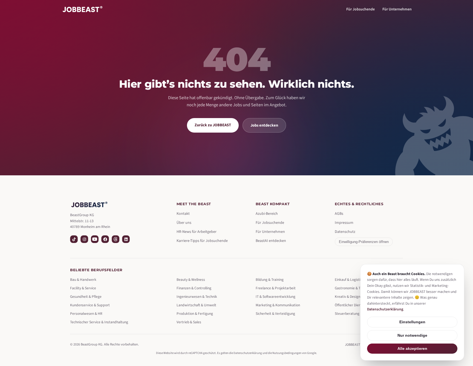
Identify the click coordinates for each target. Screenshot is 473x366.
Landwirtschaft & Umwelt (196, 305)
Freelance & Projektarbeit (276, 288)
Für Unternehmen (397, 9)
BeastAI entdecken (271, 241)
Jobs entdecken (264, 125)
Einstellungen (412, 322)
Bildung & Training (270, 279)
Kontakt (183, 213)
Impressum (344, 222)
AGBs (339, 213)
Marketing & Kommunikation (278, 305)
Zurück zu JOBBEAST (213, 125)
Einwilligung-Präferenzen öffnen (364, 242)
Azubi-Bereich (267, 213)
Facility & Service (83, 288)
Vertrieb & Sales (189, 322)
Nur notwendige (412, 335)
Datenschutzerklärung (247, 353)
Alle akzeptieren (412, 349)
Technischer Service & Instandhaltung (99, 322)
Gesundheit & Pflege (86, 296)
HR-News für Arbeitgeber (197, 232)
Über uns (184, 222)
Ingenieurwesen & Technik (197, 296)
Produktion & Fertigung (195, 313)
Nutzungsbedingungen (286, 353)
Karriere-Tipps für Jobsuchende (202, 241)
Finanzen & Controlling (194, 288)
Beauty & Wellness (191, 279)
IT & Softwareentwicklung (275, 296)
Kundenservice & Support (90, 305)
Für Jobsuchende (360, 9)
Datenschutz (345, 232)
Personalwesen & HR (86, 313)
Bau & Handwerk (83, 279)
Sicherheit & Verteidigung (275, 313)
